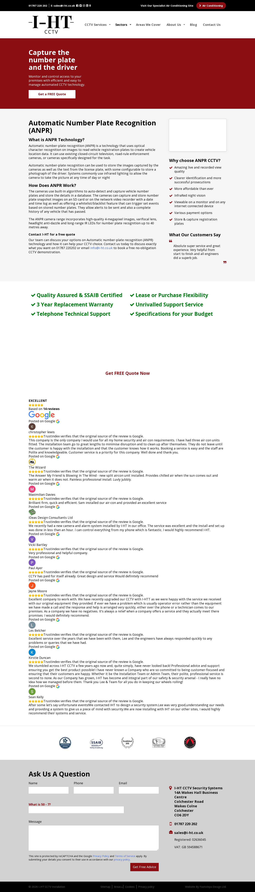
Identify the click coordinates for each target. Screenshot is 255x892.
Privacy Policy (101, 856)
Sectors (121, 25)
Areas (117, 886)
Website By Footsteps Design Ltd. (205, 886)
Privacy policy (146, 886)
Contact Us (211, 25)
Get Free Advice (144, 867)
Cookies (130, 886)
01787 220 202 (38, 5)
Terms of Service (125, 856)
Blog (193, 25)
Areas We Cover (148, 25)
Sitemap (105, 886)
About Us (174, 25)
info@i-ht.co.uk (101, 248)
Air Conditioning (212, 5)
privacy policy (122, 859)
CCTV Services (96, 25)
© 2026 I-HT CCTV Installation (47, 886)
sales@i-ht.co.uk (64, 5)
